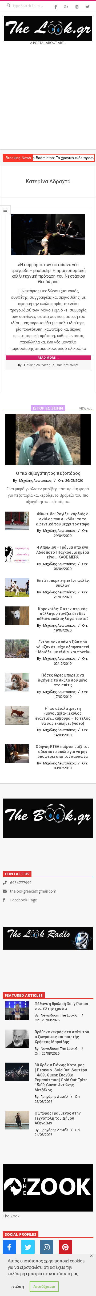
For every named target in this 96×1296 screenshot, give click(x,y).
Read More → (48, 357)
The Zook (11, 1215)
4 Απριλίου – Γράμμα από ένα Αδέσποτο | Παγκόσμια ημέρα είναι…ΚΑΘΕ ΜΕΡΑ (62, 552)
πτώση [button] (17, 1286)
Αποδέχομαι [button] (44, 1286)
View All (85, 408)
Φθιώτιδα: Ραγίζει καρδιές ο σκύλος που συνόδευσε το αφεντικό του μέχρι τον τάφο (62, 519)
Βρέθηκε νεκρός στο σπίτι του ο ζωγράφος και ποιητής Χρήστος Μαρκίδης (62, 1037)
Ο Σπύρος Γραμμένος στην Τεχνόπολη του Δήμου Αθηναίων (58, 1118)
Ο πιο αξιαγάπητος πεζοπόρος (48, 473)
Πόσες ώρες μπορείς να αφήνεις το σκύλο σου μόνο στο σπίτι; (62, 680)
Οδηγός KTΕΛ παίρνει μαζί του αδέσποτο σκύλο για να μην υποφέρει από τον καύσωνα (63, 751)
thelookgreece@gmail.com (33, 891)
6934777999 (20, 882)
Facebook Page (23, 899)
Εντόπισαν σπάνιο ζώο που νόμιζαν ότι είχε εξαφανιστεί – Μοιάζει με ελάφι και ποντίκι (63, 647)
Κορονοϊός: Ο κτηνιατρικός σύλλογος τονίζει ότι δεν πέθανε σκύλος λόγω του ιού (63, 614)
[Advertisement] (48, 99)
